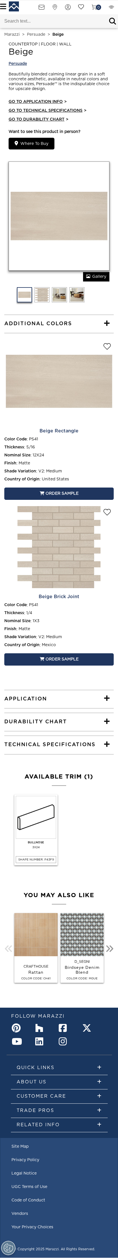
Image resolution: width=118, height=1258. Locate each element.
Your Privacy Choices (32, 1227)
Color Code (15, 439)
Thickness (14, 447)
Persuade (36, 35)
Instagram (64, 1041)
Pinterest (17, 1028)
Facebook (64, 1028)
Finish (10, 463)
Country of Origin (22, 479)
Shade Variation (20, 471)
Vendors (19, 1214)
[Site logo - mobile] (14, 6)
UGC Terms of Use (29, 1187)
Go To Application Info (38, 102)
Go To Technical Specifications (47, 111)
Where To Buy (34, 144)
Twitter (88, 1028)
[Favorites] (81, 9)
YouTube (17, 1041)
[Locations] (55, 9)
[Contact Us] (41, 9)
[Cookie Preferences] (8, 1248)
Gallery (99, 277)
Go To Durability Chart (38, 119)
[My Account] (68, 9)
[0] (94, 9)
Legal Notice (24, 1173)
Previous (8, 949)
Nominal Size (17, 455)
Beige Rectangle (59, 431)
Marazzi (12, 35)
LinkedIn (41, 1041)
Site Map (20, 1147)
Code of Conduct (28, 1200)
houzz (41, 1028)
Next (109, 949)
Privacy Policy (25, 1160)
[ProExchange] (111, 9)
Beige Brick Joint (59, 596)
